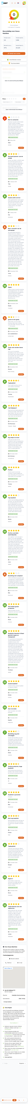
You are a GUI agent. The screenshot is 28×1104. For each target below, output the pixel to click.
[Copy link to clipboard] (12, 3)
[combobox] (7, 102)
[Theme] (19, 1100)
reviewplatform (8, 1034)
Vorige (5, 1063)
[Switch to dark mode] (15, 3)
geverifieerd (21, 1046)
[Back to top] (23, 1100)
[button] (14, 1057)
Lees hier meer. (15, 1049)
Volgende (21, 1063)
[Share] (14, 1100)
